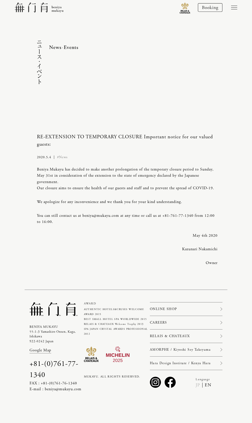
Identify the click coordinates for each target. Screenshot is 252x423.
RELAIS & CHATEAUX (170, 336)
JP (198, 385)
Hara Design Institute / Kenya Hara (180, 363)
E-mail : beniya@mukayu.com (55, 389)
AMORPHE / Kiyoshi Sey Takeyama (180, 349)
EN (208, 385)
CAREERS (158, 322)
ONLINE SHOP (163, 309)
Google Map (40, 350)
